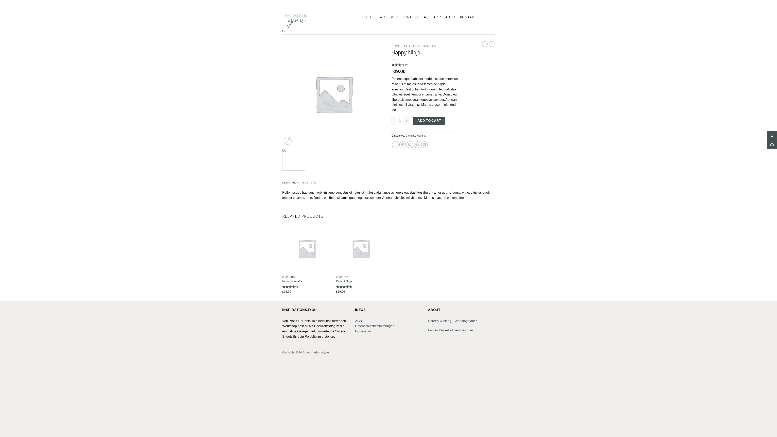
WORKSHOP (389, 17)
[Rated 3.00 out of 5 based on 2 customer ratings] (425, 65)
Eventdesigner (462, 330)
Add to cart (429, 120)
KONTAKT (468, 17)
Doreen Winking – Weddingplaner (452, 321)
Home (396, 46)
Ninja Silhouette (292, 281)
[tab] (290, 183)
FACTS (437, 17)
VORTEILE (410, 17)
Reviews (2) (308, 182)
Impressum (363, 331)
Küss (442, 330)
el (447, 330)
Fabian (433, 330)
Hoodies (429, 46)
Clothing (411, 46)
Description (290, 182)
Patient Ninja (344, 281)
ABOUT (451, 17)
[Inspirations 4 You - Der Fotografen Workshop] (319, 17)
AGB (358, 321)
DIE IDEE (369, 17)
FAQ (425, 17)
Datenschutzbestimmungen (374, 326)
